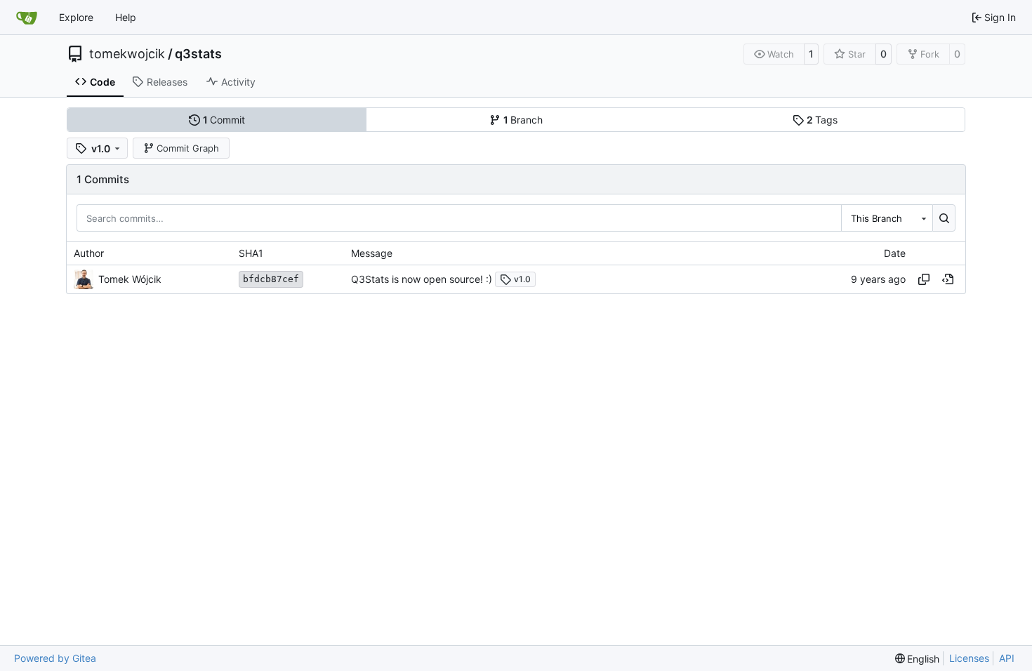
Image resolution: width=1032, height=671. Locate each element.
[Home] (26, 17)
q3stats (198, 54)
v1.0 (522, 279)
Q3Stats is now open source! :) (421, 279)
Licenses (969, 658)
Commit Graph (188, 148)
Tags (822, 120)
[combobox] (886, 217)
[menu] (917, 659)
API (1006, 658)
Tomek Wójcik (129, 279)
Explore (76, 17)
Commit (224, 120)
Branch (523, 120)
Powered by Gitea (55, 658)
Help (125, 17)
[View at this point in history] (947, 279)
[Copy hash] (923, 279)
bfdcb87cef (271, 279)
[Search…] (943, 217)
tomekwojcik (127, 54)
